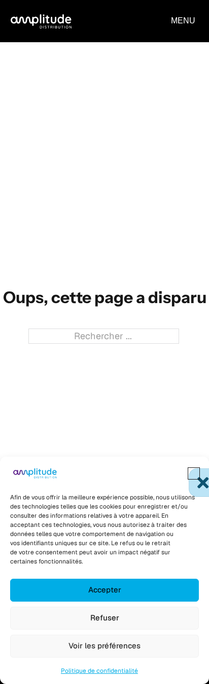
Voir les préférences (104, 645)
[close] (183, 21)
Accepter (104, 589)
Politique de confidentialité (99, 671)
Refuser (104, 617)
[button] (194, 473)
